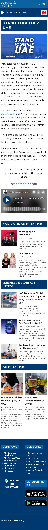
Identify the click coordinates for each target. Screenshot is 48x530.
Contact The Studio (37, 462)
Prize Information (36, 470)
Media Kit (32, 467)
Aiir (16, 521)
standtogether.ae (10, 114)
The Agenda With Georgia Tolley (12, 459)
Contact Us (33, 459)
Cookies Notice (35, 453)
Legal (30, 473)
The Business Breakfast (10, 454)
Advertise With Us (36, 464)
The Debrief (9, 468)
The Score (8, 471)
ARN (9, 521)
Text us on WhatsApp (12, 484)
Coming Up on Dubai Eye (22, 224)
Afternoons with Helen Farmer (11, 464)
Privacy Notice (34, 456)
